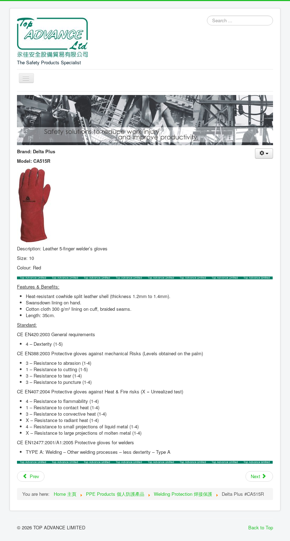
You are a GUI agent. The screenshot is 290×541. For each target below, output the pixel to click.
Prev (33, 476)
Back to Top (260, 527)
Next (256, 476)
